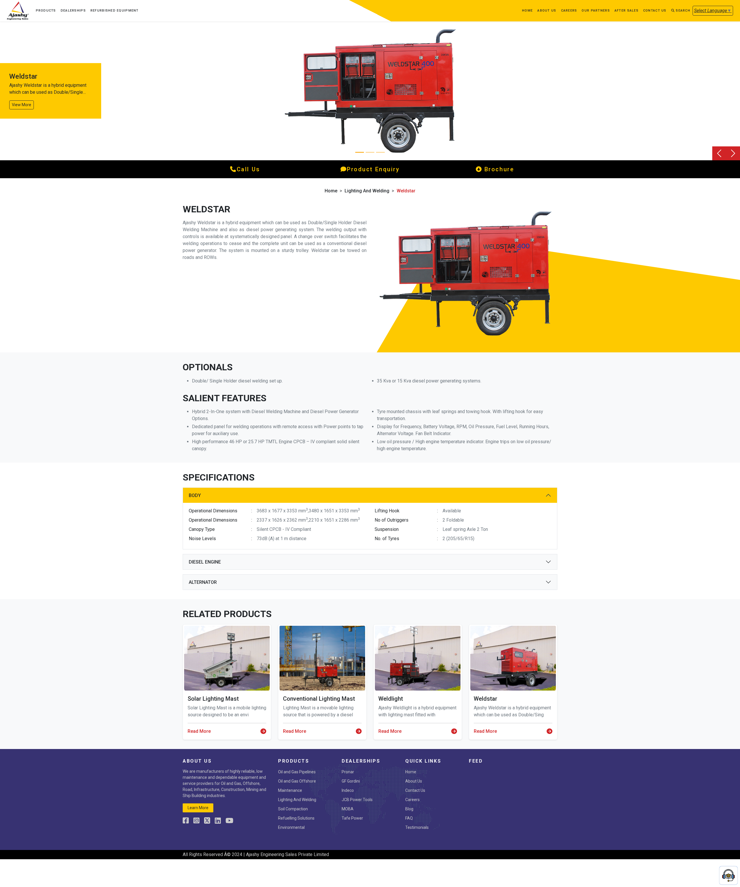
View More (21, 104)
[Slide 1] (370, 152)
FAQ (409, 818)
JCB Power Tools (357, 799)
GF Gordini (351, 781)
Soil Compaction (293, 809)
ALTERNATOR (203, 582)
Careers (569, 10)
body (195, 495)
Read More (199, 731)
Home (527, 10)
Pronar (348, 772)
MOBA (348, 809)
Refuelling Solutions (296, 818)
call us (248, 169)
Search (682, 10)
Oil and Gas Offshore (297, 781)
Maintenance (290, 790)
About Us (413, 781)
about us (546, 10)
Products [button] (46, 10)
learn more (198, 807)
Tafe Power (352, 818)
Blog (409, 809)
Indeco (348, 790)
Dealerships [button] (73, 10)
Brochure (498, 169)
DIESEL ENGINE (205, 562)
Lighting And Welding (367, 191)
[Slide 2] (380, 152)
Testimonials (417, 827)
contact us (655, 10)
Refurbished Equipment (114, 10)
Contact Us (415, 790)
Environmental (291, 827)
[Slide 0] (359, 152)
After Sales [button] (627, 10)
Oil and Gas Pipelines (297, 772)
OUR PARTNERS (596, 10)
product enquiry (373, 169)
